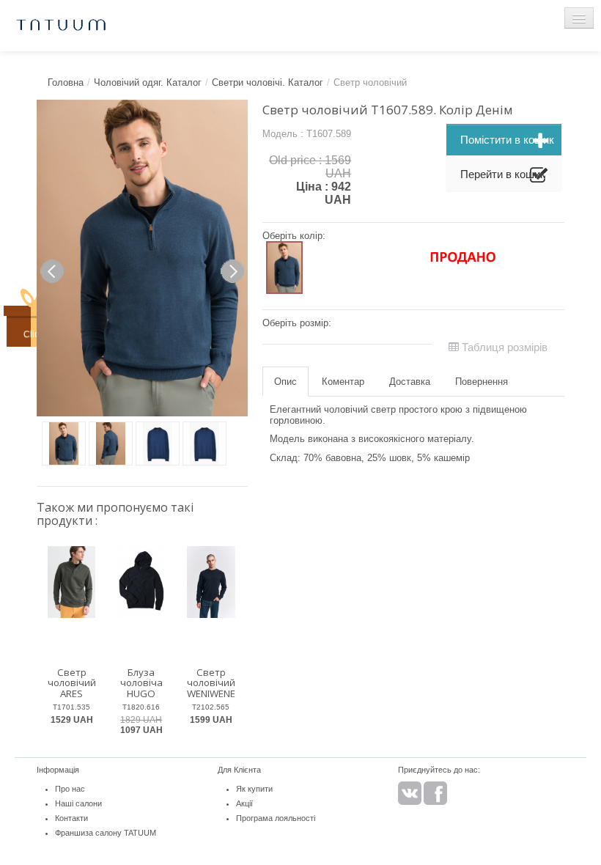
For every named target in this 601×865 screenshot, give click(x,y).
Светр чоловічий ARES (72, 683)
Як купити (254, 788)
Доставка (409, 381)
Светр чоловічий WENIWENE (211, 683)
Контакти (71, 818)
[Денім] (284, 268)
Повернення (481, 381)
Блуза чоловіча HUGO (141, 683)
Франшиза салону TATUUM (105, 832)
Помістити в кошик (507, 139)
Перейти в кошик (502, 174)
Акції (244, 803)
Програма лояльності (275, 818)
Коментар (343, 381)
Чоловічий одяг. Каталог (148, 82)
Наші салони (78, 803)
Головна (66, 82)
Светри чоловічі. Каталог (267, 82)
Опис (285, 381)
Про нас (70, 788)
